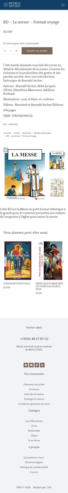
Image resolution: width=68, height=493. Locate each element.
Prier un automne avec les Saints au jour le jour (49, 286)
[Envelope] (31, 365)
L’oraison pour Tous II (16, 283)
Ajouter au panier (37, 50)
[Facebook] (26, 365)
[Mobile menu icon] (63, 5)
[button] (28, 275)
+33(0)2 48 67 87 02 (34, 339)
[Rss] (42, 365)
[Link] (36, 365)
